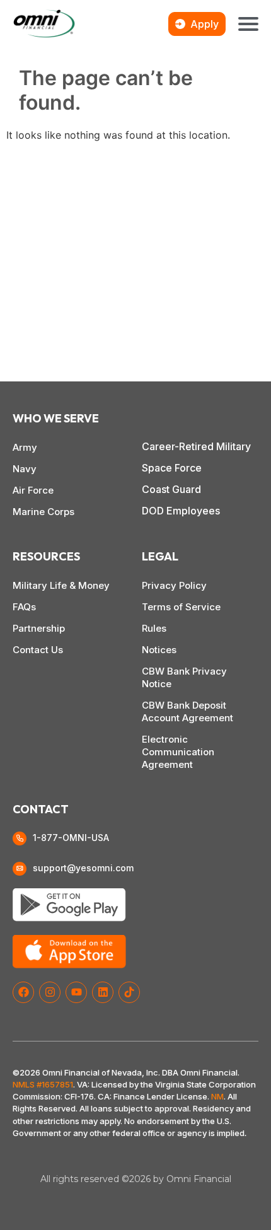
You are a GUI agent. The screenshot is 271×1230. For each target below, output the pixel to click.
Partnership (39, 628)
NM (217, 1096)
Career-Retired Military (196, 446)
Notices (159, 650)
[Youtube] (76, 992)
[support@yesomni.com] (19, 869)
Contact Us (38, 650)
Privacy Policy (174, 585)
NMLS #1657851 (43, 1084)
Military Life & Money (61, 585)
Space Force (172, 467)
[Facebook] (23, 992)
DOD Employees (181, 510)
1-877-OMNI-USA (71, 837)
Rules (154, 628)
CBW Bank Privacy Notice (184, 677)
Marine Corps (43, 512)
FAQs (24, 607)
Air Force (33, 490)
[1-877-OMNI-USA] (19, 838)
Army (25, 447)
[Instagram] (50, 992)
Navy (25, 469)
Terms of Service (181, 607)
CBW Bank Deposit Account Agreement (187, 711)
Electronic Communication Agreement (178, 751)
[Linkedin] (102, 992)
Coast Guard (171, 489)
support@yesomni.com (83, 867)
